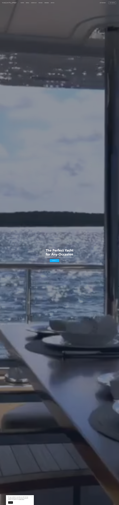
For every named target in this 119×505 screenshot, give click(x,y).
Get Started (112, 2)
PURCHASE (65, 260)
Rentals (27, 2)
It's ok (10, 502)
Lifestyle (52, 2)
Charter (22, 2)
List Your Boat (103, 2)
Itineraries (46, 2)
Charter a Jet (34, 2)
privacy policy (21, 499)
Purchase (40, 2)
